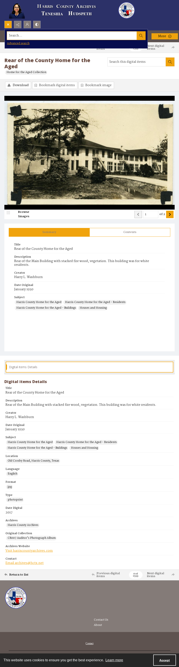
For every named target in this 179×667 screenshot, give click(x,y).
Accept (164, 660)
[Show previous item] (138, 214)
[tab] (49, 232)
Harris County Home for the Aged (38, 302)
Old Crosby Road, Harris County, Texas (33, 461)
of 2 (162, 214)
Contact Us (101, 620)
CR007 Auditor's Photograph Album (32, 538)
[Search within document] (170, 62)
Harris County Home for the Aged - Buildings (46, 308)
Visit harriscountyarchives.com (29, 550)
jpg (10, 487)
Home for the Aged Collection (26, 72)
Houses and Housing (93, 308)
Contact (89, 643)
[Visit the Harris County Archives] (15, 598)
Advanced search (18, 43)
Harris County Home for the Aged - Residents (95, 302)
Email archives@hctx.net (24, 563)
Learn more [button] (114, 660)
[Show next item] (170, 214)
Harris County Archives (23, 525)
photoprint (15, 500)
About (98, 625)
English (12, 474)
